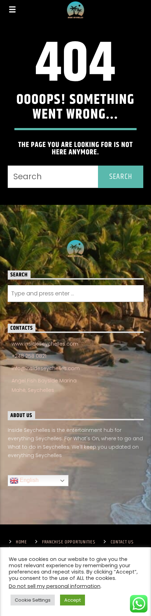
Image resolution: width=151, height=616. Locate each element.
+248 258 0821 (29, 356)
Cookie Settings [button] (33, 600)
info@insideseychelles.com (46, 368)
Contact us (122, 542)
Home (21, 542)
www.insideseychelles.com (45, 343)
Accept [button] (72, 600)
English (28, 480)
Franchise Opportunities (69, 542)
